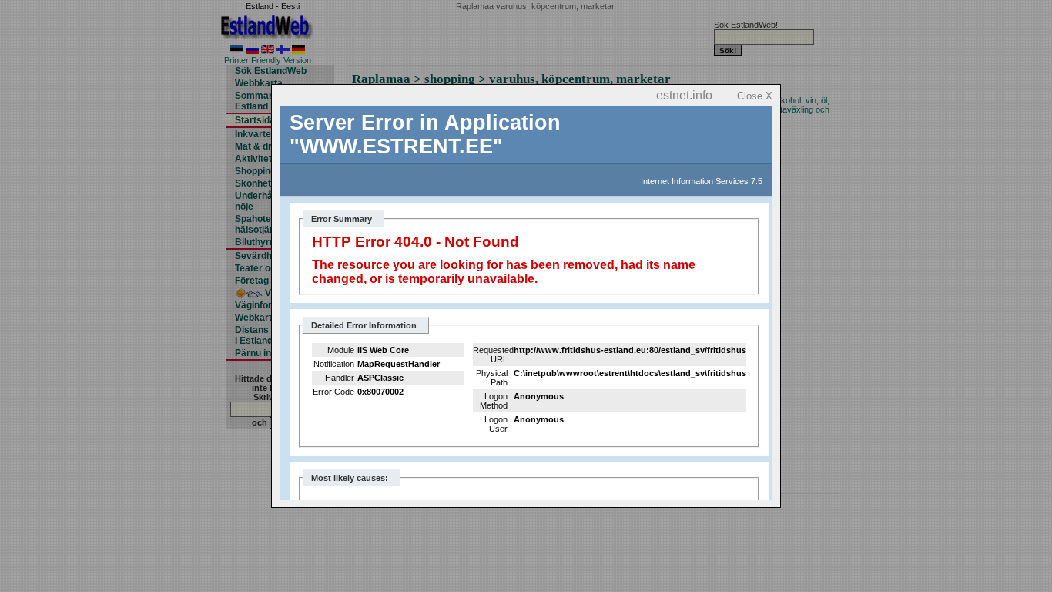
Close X (754, 96)
